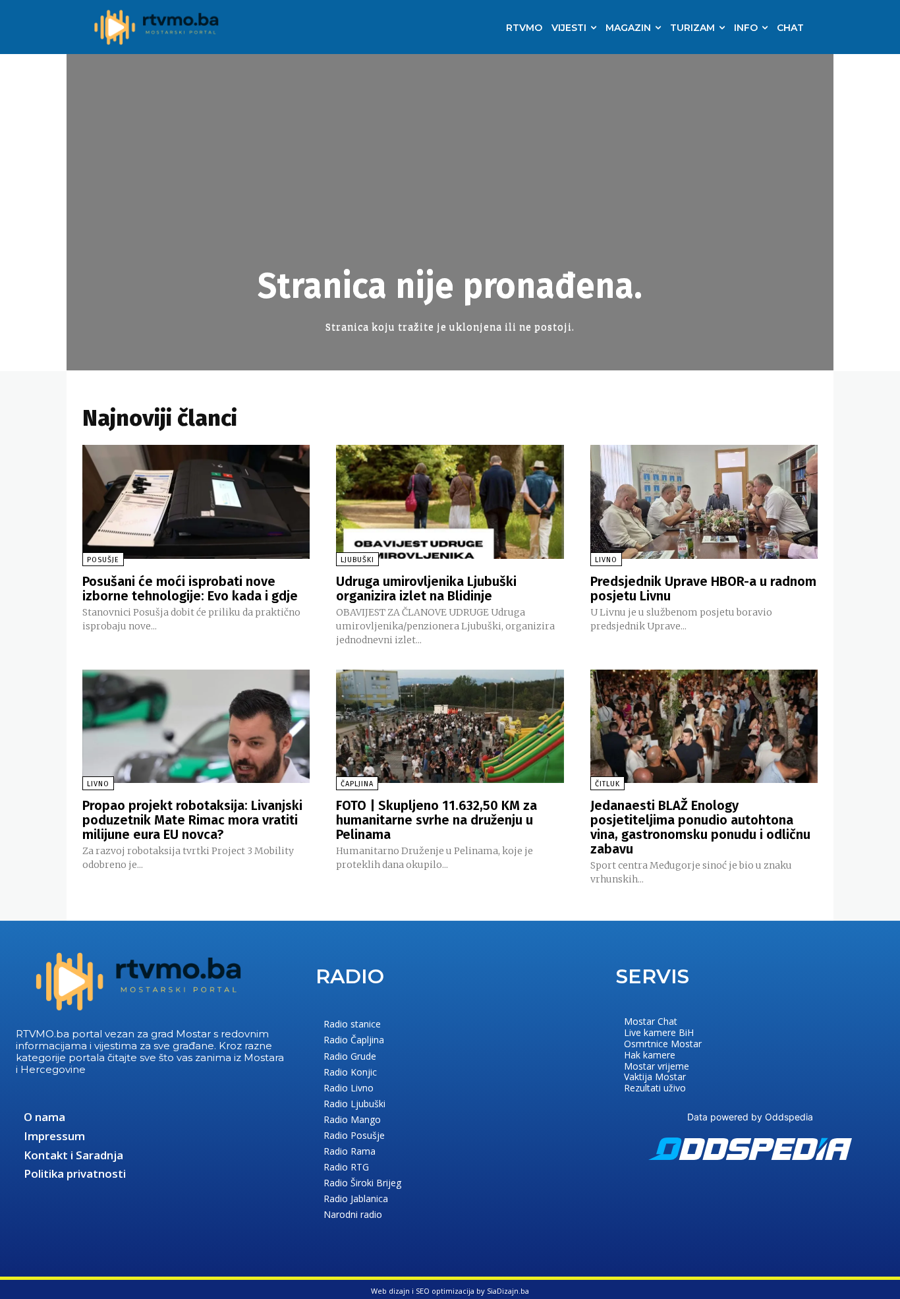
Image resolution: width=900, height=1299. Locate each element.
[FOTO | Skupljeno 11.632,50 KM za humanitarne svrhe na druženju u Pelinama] (449, 727)
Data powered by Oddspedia (750, 1116)
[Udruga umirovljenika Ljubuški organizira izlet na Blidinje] (449, 502)
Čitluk (607, 784)
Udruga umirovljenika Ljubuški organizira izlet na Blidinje (426, 588)
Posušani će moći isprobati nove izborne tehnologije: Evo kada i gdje (190, 588)
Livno (606, 560)
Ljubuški (357, 560)
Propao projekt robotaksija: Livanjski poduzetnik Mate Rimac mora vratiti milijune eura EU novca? (192, 819)
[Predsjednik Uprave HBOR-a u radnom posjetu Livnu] (704, 502)
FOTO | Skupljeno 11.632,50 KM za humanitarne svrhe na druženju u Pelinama (436, 819)
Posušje (103, 560)
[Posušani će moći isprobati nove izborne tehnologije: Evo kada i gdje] (196, 502)
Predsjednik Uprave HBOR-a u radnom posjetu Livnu (703, 588)
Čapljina (357, 784)
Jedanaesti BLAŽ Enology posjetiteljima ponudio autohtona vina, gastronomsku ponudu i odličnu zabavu (700, 827)
